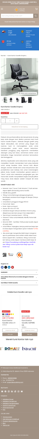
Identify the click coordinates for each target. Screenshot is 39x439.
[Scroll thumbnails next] (33, 100)
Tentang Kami (7, 417)
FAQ (4, 410)
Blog (4, 423)
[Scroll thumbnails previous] (2, 100)
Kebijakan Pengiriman (10, 401)
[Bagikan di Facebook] (2, 267)
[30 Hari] (10, 44)
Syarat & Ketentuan (9, 405)
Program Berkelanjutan (10, 421)
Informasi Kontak (8, 408)
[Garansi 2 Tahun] (29, 33)
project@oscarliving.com (15, 382)
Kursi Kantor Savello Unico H (8, 321)
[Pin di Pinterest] (12, 267)
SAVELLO (7, 109)
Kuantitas (4, 117)
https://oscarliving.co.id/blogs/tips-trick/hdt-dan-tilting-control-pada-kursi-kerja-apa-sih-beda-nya (19, 244)
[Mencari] (35, 16)
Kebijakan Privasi (8, 399)
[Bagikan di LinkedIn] (9, 267)
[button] (4, 100)
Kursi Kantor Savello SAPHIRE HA (28, 322)
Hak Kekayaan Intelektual (11, 419)
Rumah (3, 55)
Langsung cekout (10, 330)
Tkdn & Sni (6, 425)
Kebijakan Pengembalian (11, 403)
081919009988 (12, 378)
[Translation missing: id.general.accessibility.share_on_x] (5, 267)
